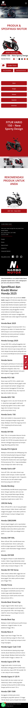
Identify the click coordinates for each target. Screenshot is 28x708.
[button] (3, 704)
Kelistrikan (14, 105)
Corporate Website (5, 251)
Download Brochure (21, 70)
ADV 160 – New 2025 (14, 211)
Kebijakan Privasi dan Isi (7, 706)
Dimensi (14, 94)
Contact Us (3, 248)
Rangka (14, 88)
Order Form (12, 65)
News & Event (4, 245)
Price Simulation (7, 70)
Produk (3, 239)
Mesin (14, 83)
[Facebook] (13, 256)
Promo (2, 242)
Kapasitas (14, 100)
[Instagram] (17, 256)
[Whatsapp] (21, 256)
